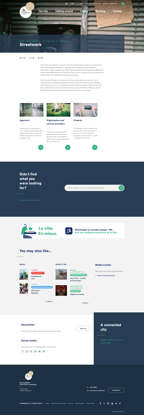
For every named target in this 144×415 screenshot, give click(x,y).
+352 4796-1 (93, 387)
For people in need (49, 41)
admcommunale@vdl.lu (97, 390)
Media (47, 403)
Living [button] (84, 11)
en (72, 3)
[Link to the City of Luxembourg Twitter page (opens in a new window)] (27, 351)
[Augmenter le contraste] (66, 3)
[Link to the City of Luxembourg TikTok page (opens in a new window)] (43, 351)
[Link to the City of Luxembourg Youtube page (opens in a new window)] (35, 351)
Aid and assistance (32, 41)
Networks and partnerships (58, 403)
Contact (105, 3)
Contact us (116, 390)
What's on (88, 3)
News (81, 3)
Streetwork (63, 41)
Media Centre (97, 3)
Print (41, 58)
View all (49, 301)
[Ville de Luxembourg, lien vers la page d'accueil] (27, 17)
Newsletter (113, 3)
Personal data (90, 403)
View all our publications (106, 275)
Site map (70, 403)
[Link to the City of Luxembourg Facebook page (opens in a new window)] (22, 351)
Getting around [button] (64, 11)
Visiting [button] (117, 11)
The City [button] (43, 11)
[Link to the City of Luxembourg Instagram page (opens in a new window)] (31, 351)
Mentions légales (79, 403)
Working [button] (100, 11)
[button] (122, 3)
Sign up (83, 328)
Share (32, 58)
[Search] (121, 187)
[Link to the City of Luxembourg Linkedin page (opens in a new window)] (39, 351)
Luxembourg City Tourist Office (31, 403)
